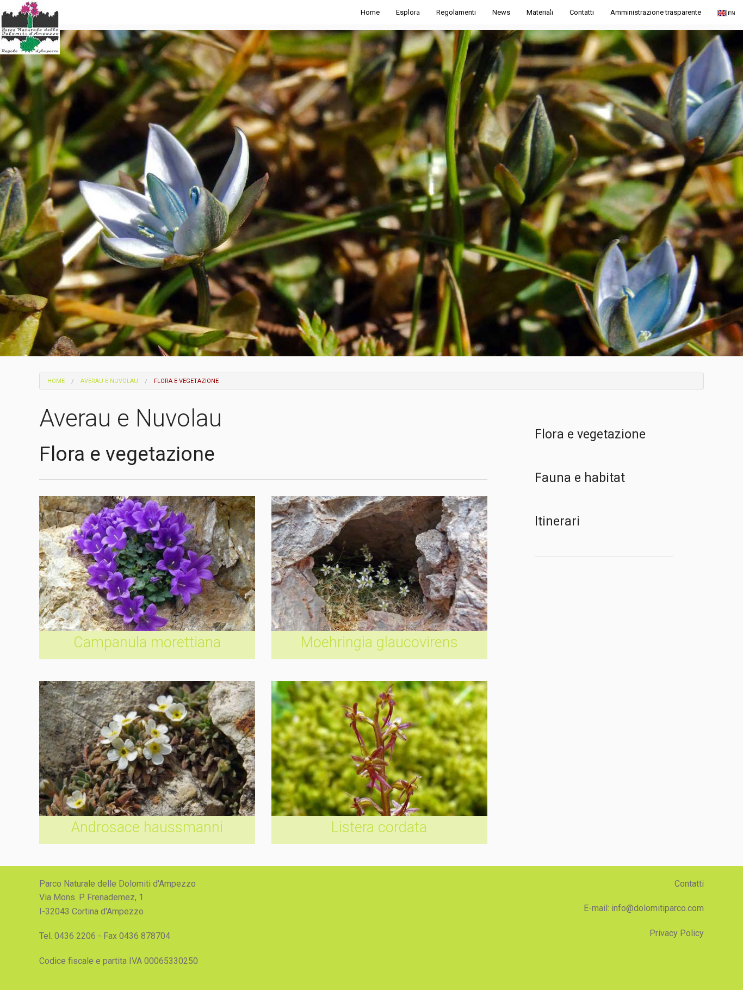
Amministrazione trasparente (655, 12)
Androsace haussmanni (147, 827)
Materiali (540, 12)
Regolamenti (456, 12)
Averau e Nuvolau (109, 381)
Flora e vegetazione (590, 434)
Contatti (581, 12)
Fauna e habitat (580, 478)
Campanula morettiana (147, 642)
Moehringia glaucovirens (379, 642)
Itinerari (557, 521)
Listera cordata (379, 827)
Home (370, 12)
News (501, 12)
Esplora (408, 12)
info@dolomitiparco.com (657, 908)
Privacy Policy (676, 933)
